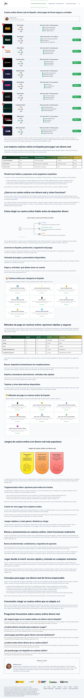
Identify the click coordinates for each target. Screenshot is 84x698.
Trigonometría (58, 688)
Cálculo (65, 686)
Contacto (65, 688)
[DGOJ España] (20, 682)
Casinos (49, 686)
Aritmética (59, 686)
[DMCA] (53, 682)
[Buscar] (79, 3)
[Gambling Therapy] (42, 682)
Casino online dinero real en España (38, 3)
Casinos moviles (51, 3)
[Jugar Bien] (31, 682)
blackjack (16, 197)
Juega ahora (77, 28)
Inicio (45, 686)
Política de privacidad (73, 688)
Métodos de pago (60, 3)
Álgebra (54, 686)
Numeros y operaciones (48, 688)
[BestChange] (64, 682)
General (70, 686)
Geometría (76, 686)
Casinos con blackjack (71, 3)
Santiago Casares (13, 17)
